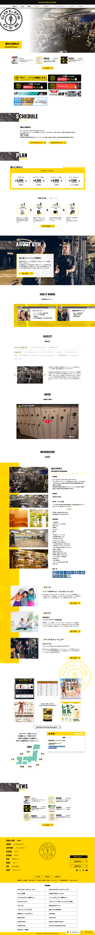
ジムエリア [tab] (18, 352)
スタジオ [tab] (59, 352)
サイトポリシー (54, 880)
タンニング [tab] (18, 359)
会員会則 (25, 880)
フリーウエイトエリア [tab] (32, 352)
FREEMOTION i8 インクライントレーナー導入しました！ (26, 60)
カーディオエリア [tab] (47, 352)
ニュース (72, 6)
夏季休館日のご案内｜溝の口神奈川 (38, 817)
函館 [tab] (64, 737)
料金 (22, 6)
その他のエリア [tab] (54, 347)
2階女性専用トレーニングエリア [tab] (68, 355)
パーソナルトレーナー (59, 6)
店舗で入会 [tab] (53, 198)
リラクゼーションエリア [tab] (38, 347)
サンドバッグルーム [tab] (71, 352)
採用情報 (57, 876)
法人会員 (38, 876)
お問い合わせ (32, 880)
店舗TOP (14, 6)
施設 (29, 6)
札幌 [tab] (69, 737)
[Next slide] (85, 180)
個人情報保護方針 (64, 880)
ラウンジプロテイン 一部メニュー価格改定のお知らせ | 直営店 (50, 60)
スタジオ (46, 6)
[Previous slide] (15, 375)
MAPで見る (69, 509)
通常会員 (47, 876)
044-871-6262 (56, 497)
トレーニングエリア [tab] (20, 347)
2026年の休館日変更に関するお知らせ (63, 817)
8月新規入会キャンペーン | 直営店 (63, 809)
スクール (37, 6)
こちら (56, 525)
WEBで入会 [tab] (42, 198)
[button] (46, 186)
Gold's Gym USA (74, 880)
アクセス (80, 6)
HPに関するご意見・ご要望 (43, 880)
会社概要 (19, 880)
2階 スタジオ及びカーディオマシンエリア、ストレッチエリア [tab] (34, 355)
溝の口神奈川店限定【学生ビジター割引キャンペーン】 (75, 60)
